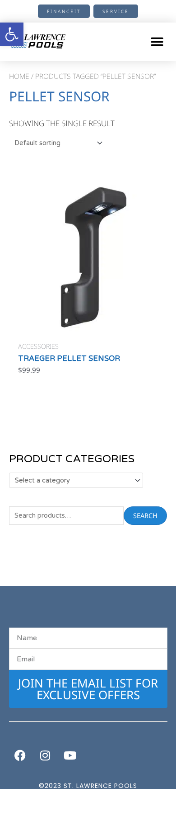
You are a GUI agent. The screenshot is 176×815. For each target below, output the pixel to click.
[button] (157, 42)
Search (145, 515)
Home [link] (19, 76)
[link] (11, 34)
